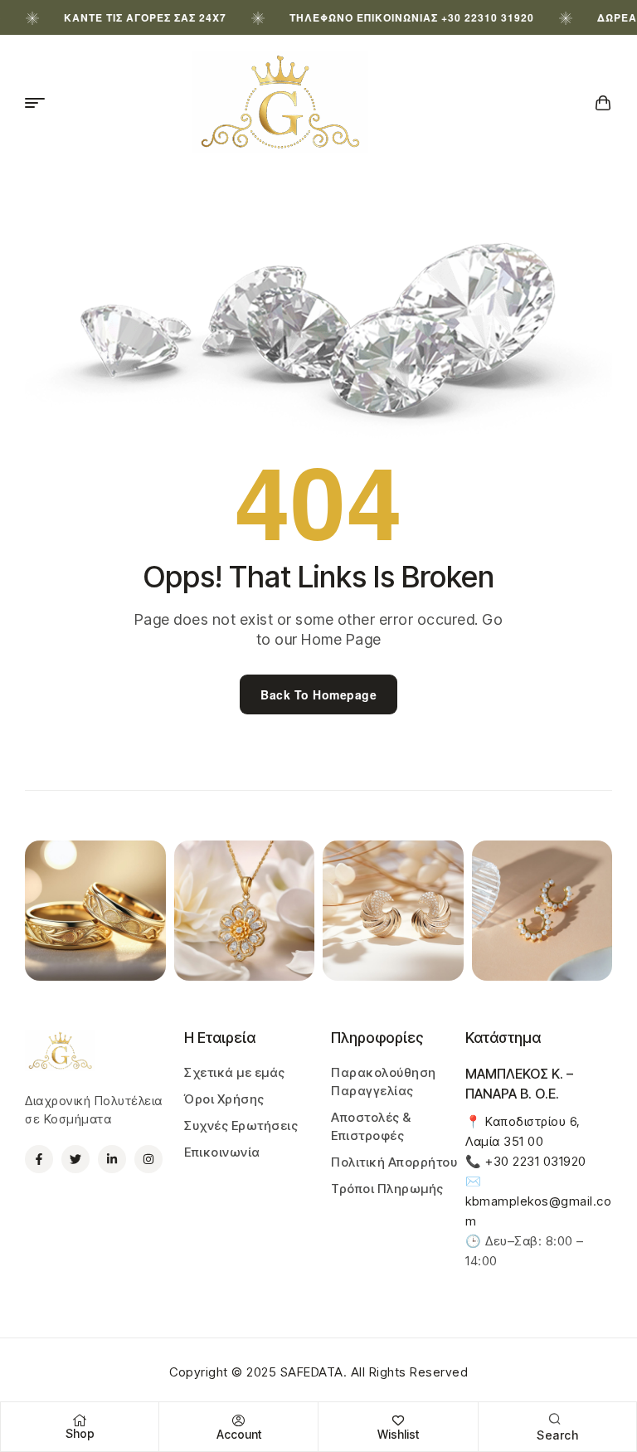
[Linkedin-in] (112, 1159)
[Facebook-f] (39, 1159)
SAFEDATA (311, 1372)
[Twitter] (75, 1159)
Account (238, 1434)
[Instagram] (148, 1159)
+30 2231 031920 (535, 1161)
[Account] (238, 1420)
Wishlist (398, 1434)
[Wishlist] (398, 1420)
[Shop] (79, 1420)
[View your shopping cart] (603, 103)
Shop (80, 1433)
